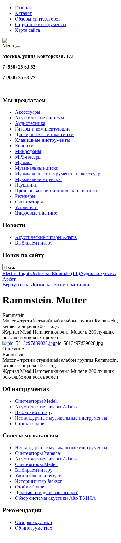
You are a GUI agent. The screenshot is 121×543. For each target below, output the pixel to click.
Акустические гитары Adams (46, 237)
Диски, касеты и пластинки (44, 134)
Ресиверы (25, 196)
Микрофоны (28, 151)
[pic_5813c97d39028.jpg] (28, 343)
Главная (23, 7)
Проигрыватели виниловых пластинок (56, 190)
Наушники (26, 185)
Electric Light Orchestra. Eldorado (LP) (41, 273)
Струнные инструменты (40, 24)
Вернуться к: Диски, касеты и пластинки (45, 284)
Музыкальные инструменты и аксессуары (59, 173)
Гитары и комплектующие (42, 128)
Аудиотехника (30, 123)
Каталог (23, 13)
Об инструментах (33, 528)
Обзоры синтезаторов (38, 18)
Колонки (24, 145)
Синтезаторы (29, 201)
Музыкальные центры (38, 179)
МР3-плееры (28, 157)
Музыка (23, 162)
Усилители (26, 207)
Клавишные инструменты (42, 140)
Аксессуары (27, 112)
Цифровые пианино (36, 213)
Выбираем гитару (33, 242)
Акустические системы (39, 117)
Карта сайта (27, 30)
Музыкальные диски (37, 168)
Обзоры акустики (33, 522)
